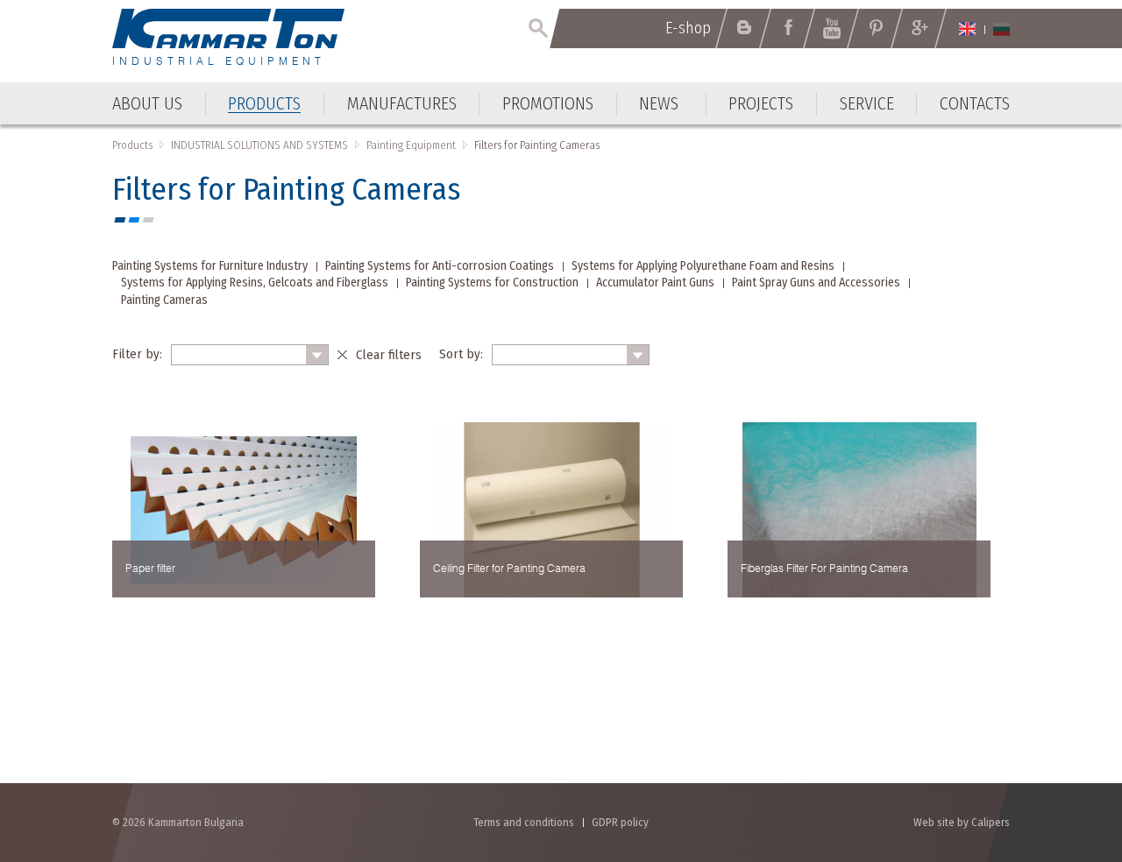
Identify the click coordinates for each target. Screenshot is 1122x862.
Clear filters (389, 355)
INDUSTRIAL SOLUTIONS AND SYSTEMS (259, 145)
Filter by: (137, 354)
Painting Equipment (411, 145)
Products (132, 145)
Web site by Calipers (961, 822)
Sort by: (461, 354)
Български (1001, 29)
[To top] (1065, 754)
